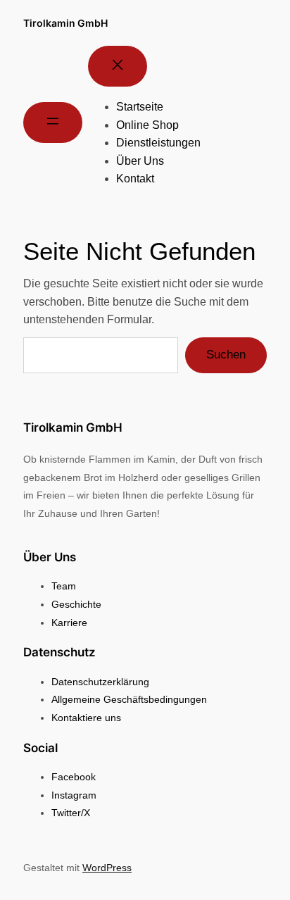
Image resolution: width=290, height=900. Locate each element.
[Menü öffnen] (52, 122)
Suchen (226, 354)
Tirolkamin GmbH (65, 23)
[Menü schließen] (117, 66)
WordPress (107, 867)
